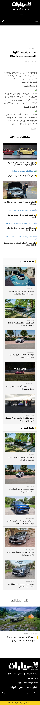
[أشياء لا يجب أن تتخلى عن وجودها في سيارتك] (20, 190)
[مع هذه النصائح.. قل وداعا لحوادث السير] (20, 210)
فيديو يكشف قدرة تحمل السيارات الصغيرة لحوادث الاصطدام (21, 164)
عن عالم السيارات (32, 673)
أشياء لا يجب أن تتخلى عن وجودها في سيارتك (20, 203)
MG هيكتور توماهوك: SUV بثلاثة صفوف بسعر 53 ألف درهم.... (21, 638)
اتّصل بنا (8, 673)
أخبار (36, 633)
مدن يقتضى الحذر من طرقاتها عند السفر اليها (21, 229)
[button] (34, 620)
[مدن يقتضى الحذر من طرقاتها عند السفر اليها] (20, 224)
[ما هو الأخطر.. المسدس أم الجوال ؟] (20, 171)
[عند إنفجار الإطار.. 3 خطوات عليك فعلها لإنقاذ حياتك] (20, 238)
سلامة (26, 128)
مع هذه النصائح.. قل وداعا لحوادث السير (22, 216)
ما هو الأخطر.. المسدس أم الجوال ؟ (21, 175)
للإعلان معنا (18, 673)
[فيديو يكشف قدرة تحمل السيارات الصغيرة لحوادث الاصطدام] (20, 151)
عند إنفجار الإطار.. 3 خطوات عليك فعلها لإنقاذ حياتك (20, 244)
